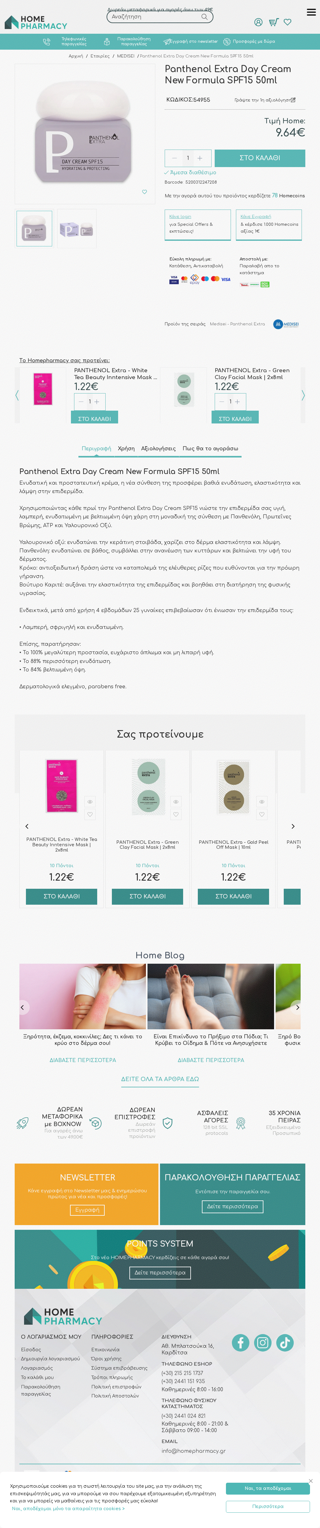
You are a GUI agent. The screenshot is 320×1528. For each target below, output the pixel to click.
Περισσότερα (268, 1506)
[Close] (311, 1481)
